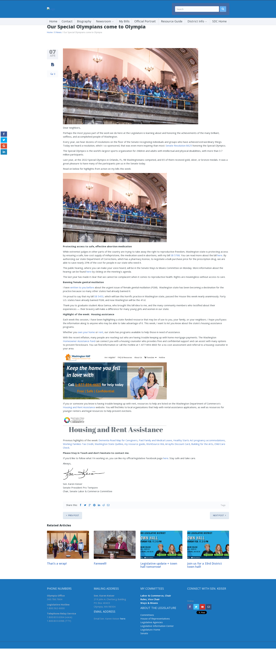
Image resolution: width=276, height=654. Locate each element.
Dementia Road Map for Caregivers (118, 440)
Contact (67, 21)
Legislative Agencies (151, 622)
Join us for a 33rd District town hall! (204, 565)
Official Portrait (145, 21)
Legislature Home (150, 629)
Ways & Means (149, 602)
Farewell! (100, 563)
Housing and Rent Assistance (79, 407)
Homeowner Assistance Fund (79, 341)
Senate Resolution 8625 (179, 145)
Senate (144, 633)
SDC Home (219, 21)
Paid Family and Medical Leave (155, 440)
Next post (218, 515)
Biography (84, 21)
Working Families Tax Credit (78, 444)
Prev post (73, 515)
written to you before (82, 287)
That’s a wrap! (57, 563)
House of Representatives (155, 618)
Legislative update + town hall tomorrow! (158, 565)
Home (53, 21)
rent (101, 332)
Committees (147, 614)
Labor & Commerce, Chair (155, 595)
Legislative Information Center (157, 625)
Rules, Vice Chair (150, 599)
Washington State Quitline (109, 444)
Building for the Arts (202, 444)
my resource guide (134, 444)
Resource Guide (171, 21)
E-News (58, 32)
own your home (86, 332)
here (219, 255)
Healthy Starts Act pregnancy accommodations (199, 440)
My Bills (124, 21)
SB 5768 (175, 255)
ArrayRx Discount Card (177, 444)
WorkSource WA (155, 444)
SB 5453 (98, 296)
